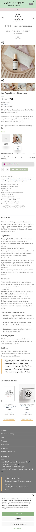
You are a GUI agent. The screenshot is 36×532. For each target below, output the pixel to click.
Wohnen (15, 31)
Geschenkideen (4, 181)
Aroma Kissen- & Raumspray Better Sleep (7, 157)
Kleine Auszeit (19, 181)
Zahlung (3, 430)
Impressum (4, 448)
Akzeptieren (18, 514)
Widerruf (4, 441)
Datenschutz (5, 444)
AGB (2, 437)
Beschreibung (5, 217)
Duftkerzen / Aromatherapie (23, 179)
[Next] (35, 405)
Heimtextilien (12, 181)
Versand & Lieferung (7, 434)
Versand (5, 104)
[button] (33, 495)
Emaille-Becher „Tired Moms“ (26, 406)
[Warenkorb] (33, 18)
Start (8, 31)
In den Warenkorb (9, 419)
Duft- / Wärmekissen (12, 179)
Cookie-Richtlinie (17, 528)
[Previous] (1, 405)
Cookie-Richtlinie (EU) (8, 452)
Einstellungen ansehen (18, 524)
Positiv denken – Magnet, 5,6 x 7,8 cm (9, 406)
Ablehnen (18, 519)
